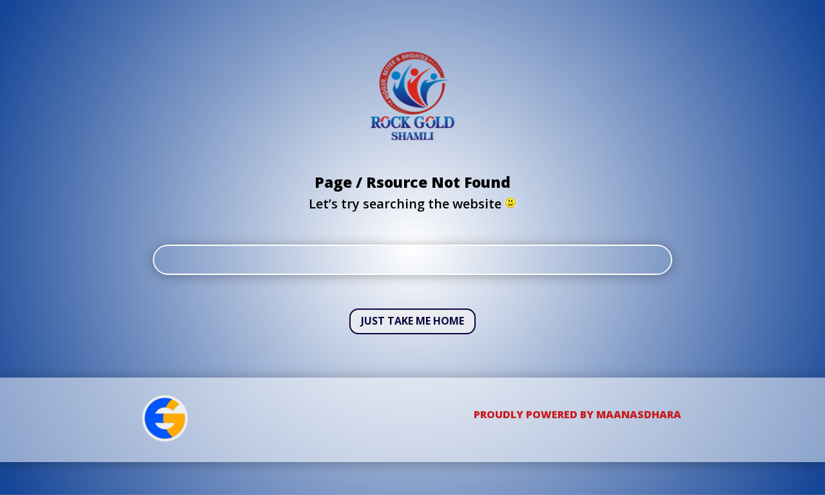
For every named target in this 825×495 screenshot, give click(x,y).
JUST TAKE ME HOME (412, 321)
